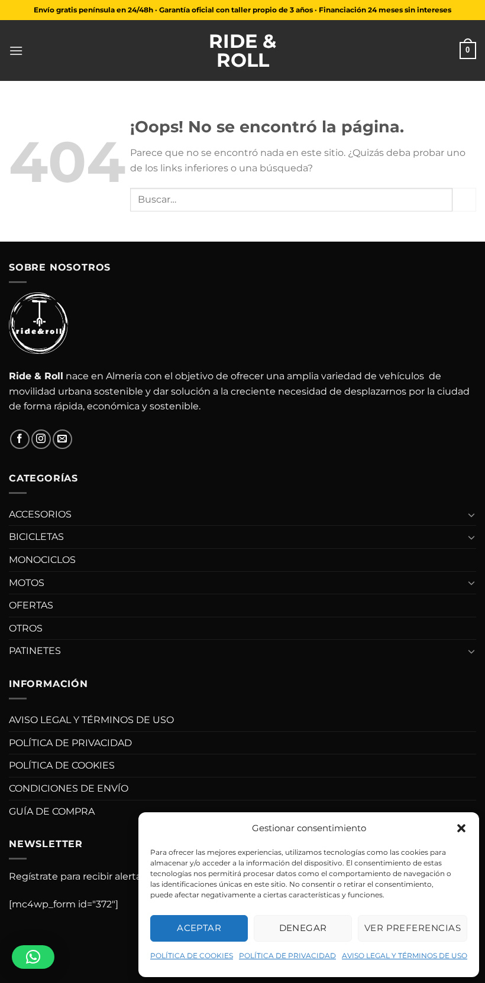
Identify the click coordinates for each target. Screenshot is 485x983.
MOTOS (26, 582)
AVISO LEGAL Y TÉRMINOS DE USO (404, 955)
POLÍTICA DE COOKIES (191, 955)
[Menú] (16, 50)
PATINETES (35, 650)
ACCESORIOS (40, 514)
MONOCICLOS (42, 559)
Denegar (303, 927)
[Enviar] (464, 199)
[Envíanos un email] (62, 439)
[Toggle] (471, 514)
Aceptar (199, 927)
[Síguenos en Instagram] (41, 439)
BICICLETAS (36, 536)
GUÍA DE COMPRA (52, 811)
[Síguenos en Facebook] (20, 439)
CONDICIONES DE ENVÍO (68, 788)
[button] (461, 828)
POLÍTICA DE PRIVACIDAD (287, 955)
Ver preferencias (412, 927)
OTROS (26, 628)
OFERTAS (31, 605)
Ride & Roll (242, 51)
